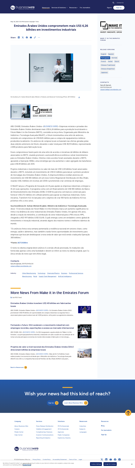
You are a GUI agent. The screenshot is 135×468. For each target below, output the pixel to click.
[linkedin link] (106, 459)
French (103, 61)
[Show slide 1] (20, 111)
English (103, 54)
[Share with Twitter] (22, 37)
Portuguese (105, 58)
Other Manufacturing (29, 273)
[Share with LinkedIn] (18, 37)
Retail (35, 276)
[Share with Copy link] (34, 37)
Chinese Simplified (108, 69)
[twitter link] (102, 460)
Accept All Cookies (110, 464)
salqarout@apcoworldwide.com (21, 266)
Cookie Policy (27, 465)
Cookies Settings (96, 464)
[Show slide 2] (42, 111)
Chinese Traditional (108, 65)
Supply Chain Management (47, 276)
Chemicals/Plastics (53, 273)
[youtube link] (111, 459)
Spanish (111, 54)
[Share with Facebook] (26, 37)
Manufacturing (27, 276)
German (114, 58)
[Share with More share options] (38, 37)
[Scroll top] (128, 413)
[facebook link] (115, 459)
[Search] (113, 3)
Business (64, 273)
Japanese (104, 72)
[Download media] (79, 97)
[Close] (131, 464)
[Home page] (23, 8)
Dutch (117, 61)
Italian (110, 61)
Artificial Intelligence (65, 276)
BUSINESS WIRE (51, 126)
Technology (41, 273)
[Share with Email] (30, 37)
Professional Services (76, 273)
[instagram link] (119, 459)
